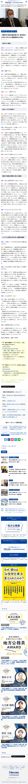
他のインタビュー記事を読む (14, 422)
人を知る (9, 445)
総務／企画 (13, 445)
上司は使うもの (11, 400)
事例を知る (4, 445)
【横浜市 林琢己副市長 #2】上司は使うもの (15, 509)
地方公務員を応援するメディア (14, 777)
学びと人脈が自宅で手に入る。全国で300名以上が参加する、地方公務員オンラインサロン (18, 428)
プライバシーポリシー (19, 768)
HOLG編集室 (11, 767)
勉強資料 (17, 767)
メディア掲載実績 (10, 768)
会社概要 (10, 766)
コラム (20, 766)
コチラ (22, 6)
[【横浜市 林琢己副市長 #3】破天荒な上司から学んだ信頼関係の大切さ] (15, 439)
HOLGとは (5, 766)
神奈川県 (4, 448)
